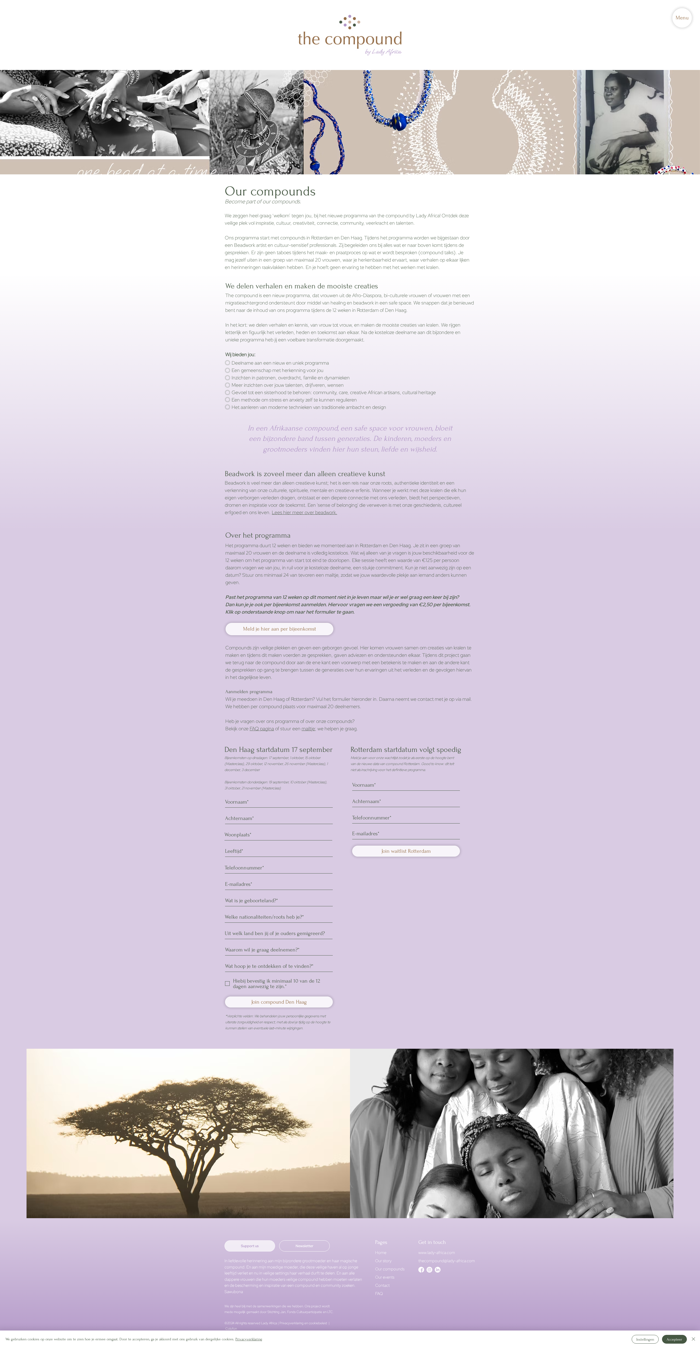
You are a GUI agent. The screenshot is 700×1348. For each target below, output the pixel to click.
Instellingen (645, 1339)
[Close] (693, 1339)
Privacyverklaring (248, 1339)
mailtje (308, 728)
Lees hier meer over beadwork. (304, 512)
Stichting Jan (276, 1312)
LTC (330, 1312)
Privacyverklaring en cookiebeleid (303, 1323)
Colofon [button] (231, 1328)
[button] (682, 18)
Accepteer (674, 1339)
